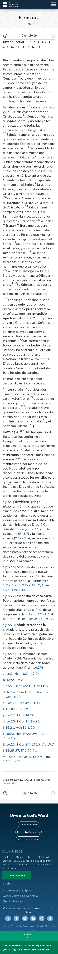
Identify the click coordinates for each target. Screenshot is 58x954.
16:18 (9, 709)
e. (4, 703)
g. (4, 715)
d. (4, 692)
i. (4, 727)
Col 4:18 (17, 619)
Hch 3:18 (24, 757)
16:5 (9, 680)
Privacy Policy (10, 782)
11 (17, 47)
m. (4, 757)
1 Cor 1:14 (45, 733)
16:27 (36, 757)
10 (12, 47)
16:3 (9, 673)
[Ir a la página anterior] (5, 36)
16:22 (10, 596)
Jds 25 (16, 761)
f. (4, 709)
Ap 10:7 (48, 744)
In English (29, 23)
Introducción (13, 42)
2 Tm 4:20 (10, 738)
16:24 (10, 654)
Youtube (25, 918)
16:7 (9, 686)
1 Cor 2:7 (23, 744)
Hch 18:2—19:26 (26, 673)
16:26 (11, 757)
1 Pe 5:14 (18, 590)
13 (27, 47)
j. (4, 733)
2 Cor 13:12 (31, 585)
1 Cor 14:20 (25, 715)
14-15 (35, 703)
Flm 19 (47, 619)
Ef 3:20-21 (29, 750)
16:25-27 (12, 750)
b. (4, 680)
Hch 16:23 (22, 686)
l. (4, 750)
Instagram (41, 918)
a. (4, 673)
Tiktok (50, 918)
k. (4, 744)
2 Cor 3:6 (22, 538)
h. (4, 721)
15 (38, 47)
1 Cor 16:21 (37, 614)
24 (19, 658)
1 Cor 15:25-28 (27, 721)
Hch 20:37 (40, 692)
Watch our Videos (28, 839)
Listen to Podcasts (28, 831)
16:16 (10, 567)
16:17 (10, 703)
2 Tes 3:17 (33, 619)
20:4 (34, 727)
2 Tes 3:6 (23, 703)
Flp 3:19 (22, 709)
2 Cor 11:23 (35, 529)
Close (28, 934)
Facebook (16, 918)
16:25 (10, 744)
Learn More (17, 875)
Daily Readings (28, 824)
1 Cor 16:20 (12, 585)
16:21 (9, 727)
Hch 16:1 (22, 727)
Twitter (8, 918)
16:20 (37, 667)
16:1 (9, 502)
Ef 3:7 (23, 533)
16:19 (10, 715)
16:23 (10, 625)
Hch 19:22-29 (25, 733)
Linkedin (33, 918)
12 (22, 47)
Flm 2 (19, 680)
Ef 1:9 (36, 744)
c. (4, 686)
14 (33, 47)
